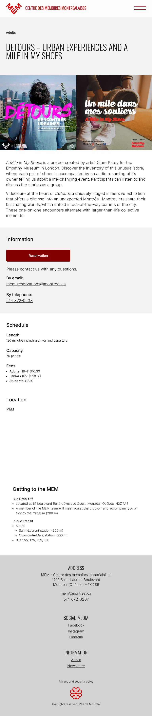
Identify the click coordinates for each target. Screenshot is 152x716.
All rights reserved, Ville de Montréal (77, 704)
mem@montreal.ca (76, 593)
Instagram (76, 631)
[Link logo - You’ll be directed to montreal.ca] (76, 694)
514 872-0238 (19, 300)
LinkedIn (76, 637)
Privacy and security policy (76, 681)
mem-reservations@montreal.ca (36, 284)
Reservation (38, 255)
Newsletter (76, 666)
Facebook (76, 625)
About (76, 660)
